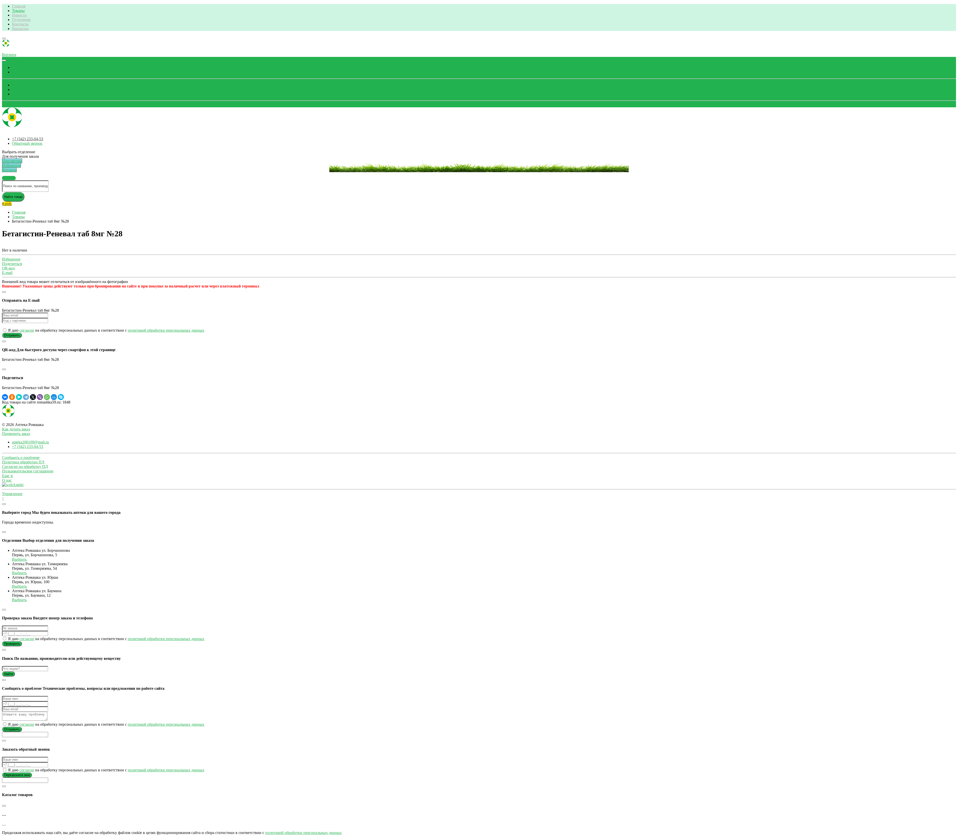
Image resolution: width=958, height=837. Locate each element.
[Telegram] (26, 397)
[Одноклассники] (12, 397)
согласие (26, 330)
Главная (18, 6)
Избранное (21, 89)
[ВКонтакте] (5, 397)
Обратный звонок (17, 105)
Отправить (12, 335)
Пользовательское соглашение (27, 471)
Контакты (20, 24)
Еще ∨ (7, 476)
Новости (19, 15)
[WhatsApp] (47, 397)
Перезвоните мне (17, 775)
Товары (18, 10)
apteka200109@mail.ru (30, 442)
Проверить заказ (16, 433)
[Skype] (61, 397)
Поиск (17, 67)
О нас (7, 480)
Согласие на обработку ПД (25, 466)
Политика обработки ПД (23, 462)
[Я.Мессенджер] (19, 397)
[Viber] (40, 397)
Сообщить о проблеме (21, 457)
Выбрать (19, 559)
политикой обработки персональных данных (166, 330)
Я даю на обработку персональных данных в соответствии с (105, 330)
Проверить (12, 644)
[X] (33, 397)
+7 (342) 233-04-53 (27, 139)
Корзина (19, 94)
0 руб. (7, 204)
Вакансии (20, 28)
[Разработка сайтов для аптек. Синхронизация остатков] (12, 485)
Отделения (21, 19)
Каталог (19, 72)
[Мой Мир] (54, 397)
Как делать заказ (16, 429)
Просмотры (22, 85)
